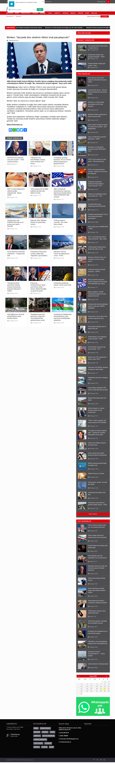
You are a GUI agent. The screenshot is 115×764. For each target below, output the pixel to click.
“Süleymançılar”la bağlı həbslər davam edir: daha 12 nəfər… (39, 191)
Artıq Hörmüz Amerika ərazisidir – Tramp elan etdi (16, 254)
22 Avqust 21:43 (93, 179)
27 (96, 692)
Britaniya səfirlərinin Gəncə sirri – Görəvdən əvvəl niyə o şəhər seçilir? (97, 65)
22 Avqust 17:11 (59, 199)
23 (108, 690)
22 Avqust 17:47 (13, 197)
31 (81, 695)
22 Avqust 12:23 (93, 510)
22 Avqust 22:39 (93, 156)
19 (91, 690)
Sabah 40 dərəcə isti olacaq (96, 475)
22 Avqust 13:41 (93, 440)
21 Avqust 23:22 (59, 287)
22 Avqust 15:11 (13, 229)
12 (91, 688)
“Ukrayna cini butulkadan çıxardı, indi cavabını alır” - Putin (37, 160)
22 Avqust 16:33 (93, 334)
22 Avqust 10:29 (59, 258)
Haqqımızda (102, 1)
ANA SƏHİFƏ (9, 13)
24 (81, 692)
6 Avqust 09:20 (93, 669)
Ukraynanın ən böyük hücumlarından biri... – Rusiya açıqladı (96, 655)
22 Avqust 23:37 (93, 111)
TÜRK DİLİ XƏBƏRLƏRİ (40, 741)
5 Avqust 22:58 (93, 575)
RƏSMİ (87, 13)
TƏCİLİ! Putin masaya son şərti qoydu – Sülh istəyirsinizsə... (15, 160)
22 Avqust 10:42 (36, 258)
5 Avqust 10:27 (93, 532)
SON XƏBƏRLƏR (84, 76)
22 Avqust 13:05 (93, 479)
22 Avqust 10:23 (13, 293)
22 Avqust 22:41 (93, 144)
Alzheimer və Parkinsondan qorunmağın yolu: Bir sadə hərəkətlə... (28, 27)
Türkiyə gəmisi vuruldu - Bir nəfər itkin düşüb (61, 222)
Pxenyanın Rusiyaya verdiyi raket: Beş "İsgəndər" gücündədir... (39, 254)
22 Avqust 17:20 (93, 276)
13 (96, 688)
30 (108, 692)
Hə (40, 9)
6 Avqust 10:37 (93, 638)
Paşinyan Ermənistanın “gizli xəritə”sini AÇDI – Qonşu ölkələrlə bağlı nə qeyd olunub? (38, 287)
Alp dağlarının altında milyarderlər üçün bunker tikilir (15, 316)
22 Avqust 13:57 (93, 427)
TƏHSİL (50, 13)
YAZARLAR (65, 13)
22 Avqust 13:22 (36, 227)
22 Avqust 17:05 (93, 301)
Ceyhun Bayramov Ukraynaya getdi (98, 665)
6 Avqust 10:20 (93, 585)
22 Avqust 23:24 (93, 122)
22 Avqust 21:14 (93, 211)
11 (87, 688)
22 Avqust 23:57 (93, 87)
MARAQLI (73, 13)
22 (104, 690)
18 (87, 690)
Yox (34, 9)
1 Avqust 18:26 (93, 598)
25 (87, 692)
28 (100, 692)
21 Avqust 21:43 (36, 323)
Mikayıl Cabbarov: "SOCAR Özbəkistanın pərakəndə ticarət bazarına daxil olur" (97, 295)
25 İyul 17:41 (92, 618)
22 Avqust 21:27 (36, 166)
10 (81, 688)
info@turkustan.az (47, 1)
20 (96, 690)
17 (81, 690)
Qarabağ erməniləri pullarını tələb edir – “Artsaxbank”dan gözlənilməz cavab (38, 317)
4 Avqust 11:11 (93, 563)
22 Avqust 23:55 (93, 99)
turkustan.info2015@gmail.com (69, 740)
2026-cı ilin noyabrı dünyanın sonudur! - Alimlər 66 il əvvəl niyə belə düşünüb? (97, 173)
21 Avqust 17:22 (93, 50)
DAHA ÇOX (94, 13)
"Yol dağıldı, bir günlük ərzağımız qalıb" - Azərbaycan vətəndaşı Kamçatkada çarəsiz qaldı (97, 434)
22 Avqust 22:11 (13, 164)
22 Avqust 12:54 (59, 227)
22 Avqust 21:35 (93, 191)
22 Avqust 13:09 (93, 460)
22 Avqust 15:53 (93, 354)
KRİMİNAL (43, 13)
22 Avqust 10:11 (36, 293)
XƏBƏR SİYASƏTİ (25, 13)
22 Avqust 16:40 (93, 323)
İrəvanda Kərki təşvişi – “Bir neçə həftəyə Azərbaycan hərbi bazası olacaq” (97, 93)
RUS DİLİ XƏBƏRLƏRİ (48, 737)
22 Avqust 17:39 (36, 195)
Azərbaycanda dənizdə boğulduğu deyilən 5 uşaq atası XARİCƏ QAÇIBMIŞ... (98, 308)
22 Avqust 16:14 (93, 344)
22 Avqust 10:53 (13, 258)
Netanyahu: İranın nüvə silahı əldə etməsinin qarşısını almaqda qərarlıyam (97, 569)
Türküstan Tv (10, 16)
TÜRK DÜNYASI (38, 745)
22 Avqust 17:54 (93, 234)
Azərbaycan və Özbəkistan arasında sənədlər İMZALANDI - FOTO (97, 151)
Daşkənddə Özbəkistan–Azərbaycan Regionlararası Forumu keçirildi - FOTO (96, 185)
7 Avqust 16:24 (93, 649)
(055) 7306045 (64, 737)
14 (100, 688)
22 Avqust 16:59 (93, 313)
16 (108, 688)
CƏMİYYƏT (57, 13)
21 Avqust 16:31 (93, 58)
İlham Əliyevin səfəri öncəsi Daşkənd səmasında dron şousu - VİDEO (97, 81)
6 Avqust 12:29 (93, 608)
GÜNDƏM (80, 13)
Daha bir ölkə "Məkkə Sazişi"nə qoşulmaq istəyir (38, 222)
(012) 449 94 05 (64, 734)
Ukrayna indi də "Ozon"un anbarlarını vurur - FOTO (61, 254)
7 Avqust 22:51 (93, 553)
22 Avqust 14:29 (93, 405)
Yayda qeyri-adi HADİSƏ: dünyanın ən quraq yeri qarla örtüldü (15, 223)
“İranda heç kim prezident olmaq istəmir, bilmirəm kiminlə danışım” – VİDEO (14, 287)
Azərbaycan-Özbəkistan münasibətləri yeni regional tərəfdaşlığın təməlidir (63, 317)
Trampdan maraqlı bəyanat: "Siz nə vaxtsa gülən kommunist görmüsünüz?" (62, 160)
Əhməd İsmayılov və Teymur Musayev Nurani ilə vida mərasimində (96, 412)
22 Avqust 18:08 (59, 166)
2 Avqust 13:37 (93, 661)
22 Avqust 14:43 (93, 395)
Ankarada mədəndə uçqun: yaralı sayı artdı (62, 284)
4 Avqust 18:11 (93, 628)
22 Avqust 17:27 (93, 69)
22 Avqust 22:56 (93, 134)
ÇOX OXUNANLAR (84, 523)
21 (100, 690)
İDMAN (17, 13)
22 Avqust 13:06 (93, 470)
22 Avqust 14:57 (93, 385)
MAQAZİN (35, 13)
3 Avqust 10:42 (93, 542)
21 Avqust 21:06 (59, 323)
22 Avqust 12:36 (93, 500)
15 (104, 688)
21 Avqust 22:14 (13, 321)
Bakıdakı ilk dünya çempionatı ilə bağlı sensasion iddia (66, 27)
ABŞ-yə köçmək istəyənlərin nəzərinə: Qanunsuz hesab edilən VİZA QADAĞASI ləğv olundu (62, 193)
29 (104, 692)
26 (91, 692)
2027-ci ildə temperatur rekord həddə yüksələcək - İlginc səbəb (16, 192)
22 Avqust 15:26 (93, 364)
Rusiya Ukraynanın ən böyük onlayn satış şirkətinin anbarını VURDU (96, 592)
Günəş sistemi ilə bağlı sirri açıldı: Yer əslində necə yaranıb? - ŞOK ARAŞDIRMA (98, 128)
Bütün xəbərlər (93, 515)
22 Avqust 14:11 (93, 417)
